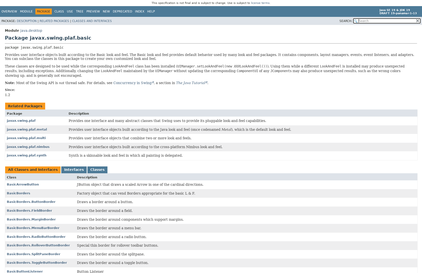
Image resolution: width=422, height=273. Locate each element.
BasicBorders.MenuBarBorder (33, 228)
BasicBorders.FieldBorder (29, 210)
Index (139, 11)
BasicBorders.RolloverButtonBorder (38, 245)
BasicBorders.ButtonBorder (31, 202)
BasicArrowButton (23, 184)
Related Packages (54, 21)
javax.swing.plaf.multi (26, 138)
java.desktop (31, 31)
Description (27, 21)
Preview (93, 11)
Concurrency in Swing (132, 83)
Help (151, 11)
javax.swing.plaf (21, 120)
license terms (260, 3)
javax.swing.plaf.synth (26, 155)
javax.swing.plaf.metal (27, 129)
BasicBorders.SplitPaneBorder (33, 254)
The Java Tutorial (190, 83)
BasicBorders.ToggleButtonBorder (37, 262)
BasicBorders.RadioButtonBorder (36, 237)
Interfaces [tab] (74, 170)
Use (70, 11)
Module (26, 11)
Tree (80, 11)
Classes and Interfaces (92, 21)
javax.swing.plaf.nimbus (28, 147)
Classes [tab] (97, 170)
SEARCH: (345, 21)
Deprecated (122, 11)
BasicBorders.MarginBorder (31, 219)
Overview (9, 11)
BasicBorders (18, 193)
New (106, 11)
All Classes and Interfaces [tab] (33, 170)
